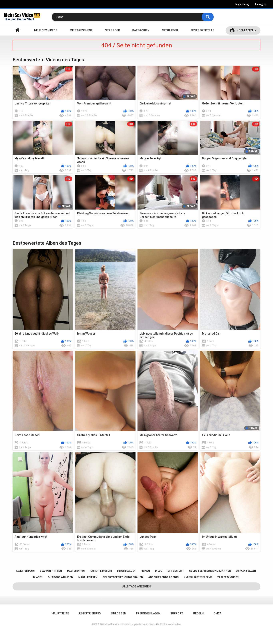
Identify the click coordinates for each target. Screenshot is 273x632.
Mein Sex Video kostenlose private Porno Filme (130, 624)
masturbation (76, 571)
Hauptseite (18, 30)
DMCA (217, 613)
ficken (145, 570)
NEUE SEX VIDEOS (45, 30)
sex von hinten (51, 570)
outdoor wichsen (60, 577)
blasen (38, 577)
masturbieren (87, 577)
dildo (158, 570)
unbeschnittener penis (198, 577)
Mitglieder (170, 30)
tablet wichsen (228, 577)
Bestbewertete (202, 30)
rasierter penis (25, 571)
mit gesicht (175, 570)
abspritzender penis (163, 577)
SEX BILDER (112, 30)
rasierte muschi (101, 570)
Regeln (198, 613)
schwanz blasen (246, 571)
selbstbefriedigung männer (210, 570)
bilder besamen (126, 571)
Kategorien (140, 30)
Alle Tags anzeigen (136, 586)
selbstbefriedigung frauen (123, 577)
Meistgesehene (81, 30)
